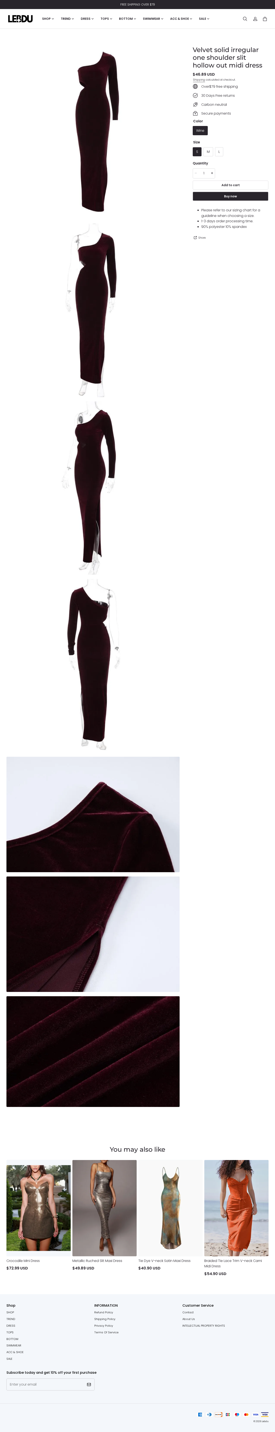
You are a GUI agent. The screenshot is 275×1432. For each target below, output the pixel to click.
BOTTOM (12, 1339)
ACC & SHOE (15, 1352)
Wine (200, 130)
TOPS (10, 1332)
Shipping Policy (104, 1319)
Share (202, 237)
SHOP (10, 1312)
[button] (245, 19)
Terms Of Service (106, 1332)
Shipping (199, 79)
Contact (188, 1312)
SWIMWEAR (13, 1345)
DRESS (10, 1326)
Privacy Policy (103, 1326)
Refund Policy (103, 1312)
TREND (10, 1319)
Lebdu (265, 1421)
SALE (9, 1359)
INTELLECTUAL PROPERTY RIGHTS (203, 1326)
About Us (188, 1319)
